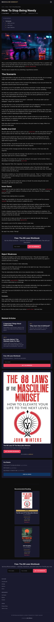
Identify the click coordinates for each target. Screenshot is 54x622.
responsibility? (14, 280)
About (3, 588)
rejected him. (23, 220)
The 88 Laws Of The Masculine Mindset (15, 465)
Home (3, 6)
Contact (3, 599)
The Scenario (8, 21)
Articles (3, 584)
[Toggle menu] (51, 2)
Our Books (4, 595)
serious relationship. (31, 66)
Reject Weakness (11, 27)
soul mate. (24, 160)
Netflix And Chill (11, 23)
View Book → (27, 522)
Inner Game (10, 25)
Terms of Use (4, 608)
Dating (6, 6)
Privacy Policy (5, 606)
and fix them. (30, 309)
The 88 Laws (4, 581)
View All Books (27, 474)
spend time (32, 131)
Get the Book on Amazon (12, 451)
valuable (4, 201)
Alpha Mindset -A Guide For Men (13, 470)
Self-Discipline (9, 467)
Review (3, 597)
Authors (3, 586)
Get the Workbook (34, 246)
